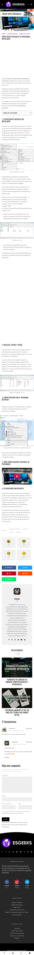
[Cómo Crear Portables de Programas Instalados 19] (17, 383)
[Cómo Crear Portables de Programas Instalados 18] (17, 230)
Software (25, 529)
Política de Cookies (17, 930)
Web (19, 803)
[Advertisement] (17, 60)
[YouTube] (17, 852)
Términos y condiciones (17, 935)
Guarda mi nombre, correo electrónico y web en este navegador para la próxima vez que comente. (16, 812)
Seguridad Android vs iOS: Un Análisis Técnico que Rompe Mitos (17, 712)
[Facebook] (2, 852)
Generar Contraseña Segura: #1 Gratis (17, 912)
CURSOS (17, 938)
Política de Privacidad (17, 933)
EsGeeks (4, 34)
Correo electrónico (6, 803)
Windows (19, 532)
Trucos (11, 532)
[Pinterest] (13, 852)
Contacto (17, 928)
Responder (29, 728)
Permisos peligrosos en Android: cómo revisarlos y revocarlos (17, 681)
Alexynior (15, 742)
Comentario (5, 775)
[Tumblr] (24, 852)
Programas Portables (15, 529)
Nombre (4, 795)
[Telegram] (28, 852)
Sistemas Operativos (12, 34)
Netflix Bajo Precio (17, 905)
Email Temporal (17, 914)
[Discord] (32, 852)
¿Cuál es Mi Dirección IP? (17, 910)
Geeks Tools (17, 907)
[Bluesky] (21, 852)
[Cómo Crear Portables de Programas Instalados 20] (17, 430)
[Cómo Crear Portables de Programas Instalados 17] (17, 156)
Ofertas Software (17, 902)
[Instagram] (9, 852)
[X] (6, 852)
